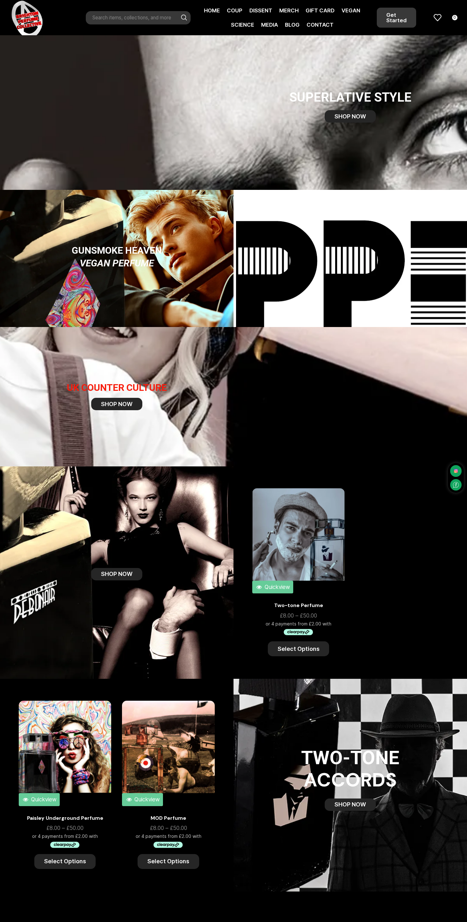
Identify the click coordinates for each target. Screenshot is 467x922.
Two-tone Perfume (298, 605)
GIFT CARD (320, 10)
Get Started (396, 17)
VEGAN (351, 10)
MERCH (289, 10)
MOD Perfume (168, 818)
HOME (212, 10)
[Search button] (184, 17)
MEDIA (269, 25)
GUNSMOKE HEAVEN (117, 250)
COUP (234, 10)
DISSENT (260, 10)
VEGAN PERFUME (117, 263)
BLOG (292, 25)
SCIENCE (242, 25)
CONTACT (320, 25)
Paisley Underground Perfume (65, 818)
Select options (333, 519)
